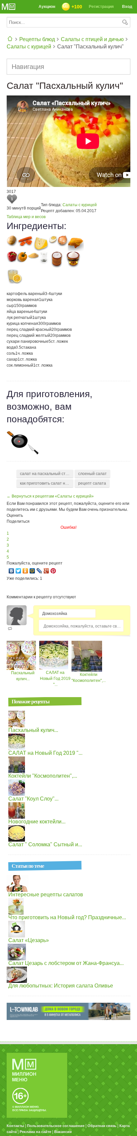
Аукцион (47, 6)
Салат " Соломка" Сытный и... (45, 844)
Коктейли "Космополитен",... (42, 776)
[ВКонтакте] (11, 571)
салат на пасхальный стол (45, 473)
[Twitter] (18, 571)
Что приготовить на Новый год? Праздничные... (67, 917)
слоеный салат (92, 473)
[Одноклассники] (25, 571)
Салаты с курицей (29, 46)
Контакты (15, 1126)
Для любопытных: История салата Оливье (60, 985)
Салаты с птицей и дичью (92, 39)
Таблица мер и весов (26, 216)
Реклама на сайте (35, 1132)
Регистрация (101, 6)
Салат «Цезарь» (28, 940)
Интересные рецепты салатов (45, 894)
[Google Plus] (46, 571)
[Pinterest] (53, 571)
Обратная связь (101, 1126)
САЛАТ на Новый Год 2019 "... (55, 678)
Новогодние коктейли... (37, 821)
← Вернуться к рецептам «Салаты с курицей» (50, 496)
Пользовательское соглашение (55, 1126)
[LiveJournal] (39, 571)
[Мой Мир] (32, 571)
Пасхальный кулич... (33, 730)
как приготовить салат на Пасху (46, 483)
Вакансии (63, 1132)
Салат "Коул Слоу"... (33, 799)
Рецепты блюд (37, 39)
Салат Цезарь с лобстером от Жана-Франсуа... (66, 963)
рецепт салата (92, 483)
